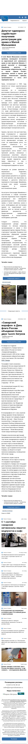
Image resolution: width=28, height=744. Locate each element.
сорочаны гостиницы (7, 510)
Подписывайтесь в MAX (14, 53)
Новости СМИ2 (5, 284)
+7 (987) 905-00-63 (12, 715)
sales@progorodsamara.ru (13, 687)
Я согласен (14, 739)
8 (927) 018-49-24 (13, 685)
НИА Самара (5, 360)
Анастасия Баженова (8, 47)
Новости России (7, 664)
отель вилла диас (6, 282)
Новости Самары (7, 27)
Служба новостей (7, 336)
